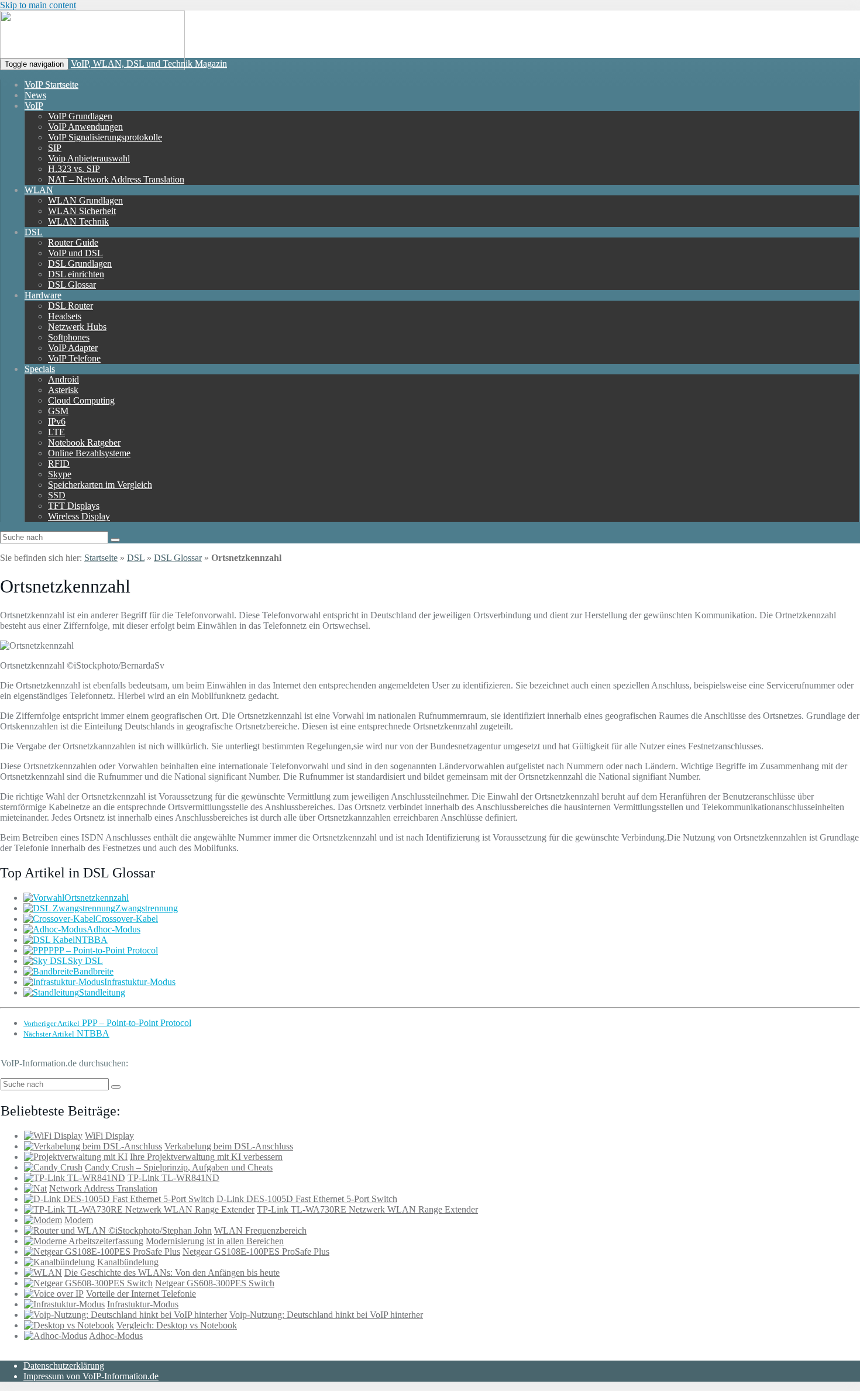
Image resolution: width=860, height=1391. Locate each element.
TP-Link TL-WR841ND (173, 1178)
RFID (59, 464)
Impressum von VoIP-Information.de (91, 1376)
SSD (57, 495)
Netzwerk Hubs (77, 327)
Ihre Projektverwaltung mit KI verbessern (206, 1157)
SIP (54, 148)
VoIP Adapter (73, 348)
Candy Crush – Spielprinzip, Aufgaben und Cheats (179, 1167)
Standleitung (102, 992)
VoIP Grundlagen (80, 116)
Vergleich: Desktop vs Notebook (176, 1325)
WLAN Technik (78, 221)
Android (63, 379)
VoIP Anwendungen (85, 127)
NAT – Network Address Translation (116, 179)
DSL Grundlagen (80, 263)
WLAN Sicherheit (82, 211)
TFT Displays (73, 506)
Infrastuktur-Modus (140, 982)
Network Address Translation (103, 1188)
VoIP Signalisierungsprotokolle (105, 137)
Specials (40, 369)
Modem (78, 1220)
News (35, 95)
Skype (59, 474)
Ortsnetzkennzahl (96, 898)
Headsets (64, 316)
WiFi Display (109, 1136)
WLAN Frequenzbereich (260, 1230)
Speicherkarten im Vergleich (100, 485)
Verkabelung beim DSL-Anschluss (228, 1146)
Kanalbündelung (128, 1262)
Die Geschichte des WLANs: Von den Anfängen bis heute (172, 1273)
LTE (56, 432)
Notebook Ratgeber (84, 442)
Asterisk (63, 390)
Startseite (101, 558)
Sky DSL (85, 961)
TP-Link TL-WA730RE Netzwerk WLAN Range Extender (367, 1209)
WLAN (39, 190)
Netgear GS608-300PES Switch (214, 1283)
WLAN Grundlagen (85, 200)
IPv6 (57, 421)
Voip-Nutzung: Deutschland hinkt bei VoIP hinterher (326, 1315)
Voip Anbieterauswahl (89, 158)
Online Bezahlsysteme (89, 453)
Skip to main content (38, 5)
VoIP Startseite (51, 84)
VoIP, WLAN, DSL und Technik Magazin (149, 63)
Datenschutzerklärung (63, 1366)
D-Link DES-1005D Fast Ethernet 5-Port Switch (306, 1199)
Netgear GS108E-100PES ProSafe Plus (256, 1251)
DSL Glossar (72, 285)
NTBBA (91, 940)
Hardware (43, 295)
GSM (58, 411)
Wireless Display (79, 516)
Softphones (69, 337)
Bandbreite (93, 971)
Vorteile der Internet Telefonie (141, 1294)
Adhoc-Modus (113, 929)
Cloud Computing (81, 400)
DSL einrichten (76, 274)
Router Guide (73, 242)
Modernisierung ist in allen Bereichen (215, 1241)
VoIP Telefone (74, 358)
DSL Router (70, 306)
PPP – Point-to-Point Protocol (103, 950)
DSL (34, 232)
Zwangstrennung (146, 908)
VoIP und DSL (75, 253)
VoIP (34, 106)
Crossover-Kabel (126, 919)
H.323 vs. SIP (74, 169)
